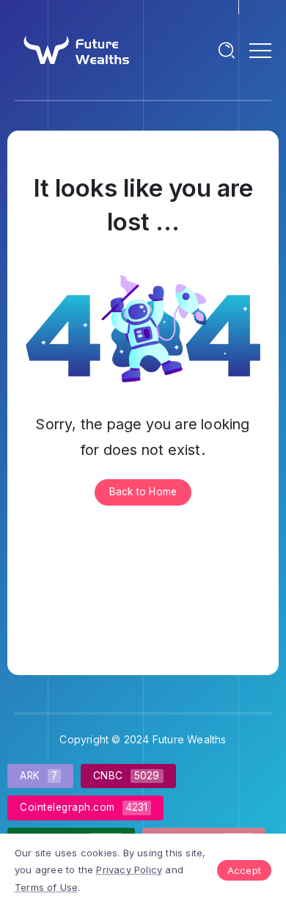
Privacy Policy (129, 869)
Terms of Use (46, 887)
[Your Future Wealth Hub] (75, 49)
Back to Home (143, 492)
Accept (244, 870)
